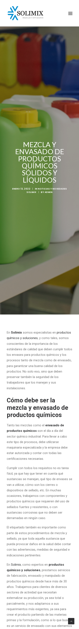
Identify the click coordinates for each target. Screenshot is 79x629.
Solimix (16, 565)
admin (49, 192)
